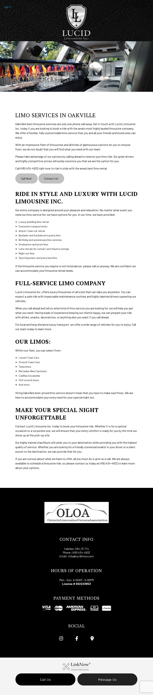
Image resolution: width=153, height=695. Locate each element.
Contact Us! (51, 178)
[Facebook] (77, 639)
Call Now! (26, 178)
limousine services (45, 124)
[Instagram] (61, 639)
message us (107, 679)
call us (45, 679)
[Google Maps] (92, 639)
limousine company (121, 128)
